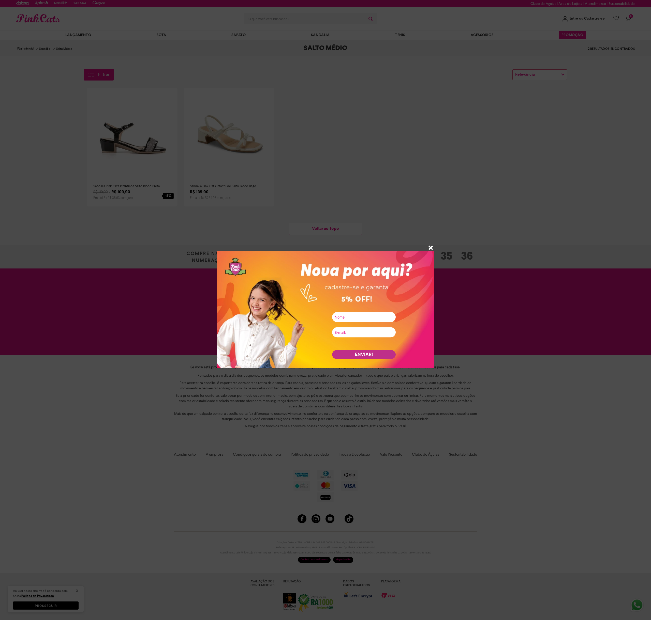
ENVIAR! (364, 354)
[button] (431, 248)
